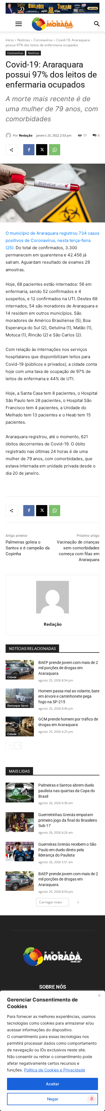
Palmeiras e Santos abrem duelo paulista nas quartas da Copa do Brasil (66, 790)
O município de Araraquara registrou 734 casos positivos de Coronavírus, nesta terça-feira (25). (52, 240)
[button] (9, 23)
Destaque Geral (17, 705)
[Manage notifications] (91, 1098)
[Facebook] (28, 149)
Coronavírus (43, 40)
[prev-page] (9, 745)
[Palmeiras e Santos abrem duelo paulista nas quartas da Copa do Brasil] (20, 792)
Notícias (23, 40)
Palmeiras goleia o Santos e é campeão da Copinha (28, 548)
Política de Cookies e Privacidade (54, 1070)
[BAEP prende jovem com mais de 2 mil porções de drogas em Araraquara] (20, 670)
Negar (52, 1099)
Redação (25, 135)
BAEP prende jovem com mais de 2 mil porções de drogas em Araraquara (68, 668)
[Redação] (9, 135)
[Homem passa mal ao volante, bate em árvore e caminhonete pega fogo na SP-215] (20, 698)
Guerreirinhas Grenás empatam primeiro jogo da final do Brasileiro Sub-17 (67, 820)
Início (10, 40)
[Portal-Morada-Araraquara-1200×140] (52, 8)
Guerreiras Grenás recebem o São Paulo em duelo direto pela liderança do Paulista (67, 849)
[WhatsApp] (54, 149)
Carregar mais (50, 902)
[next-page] (18, 745)
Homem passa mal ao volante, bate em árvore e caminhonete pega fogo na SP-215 (68, 696)
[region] (52, 1051)
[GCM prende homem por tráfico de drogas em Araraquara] (20, 726)
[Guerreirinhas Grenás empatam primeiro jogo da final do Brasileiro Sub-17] (20, 822)
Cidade (12, 677)
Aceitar (52, 1083)
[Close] (99, 995)
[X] (41, 149)
